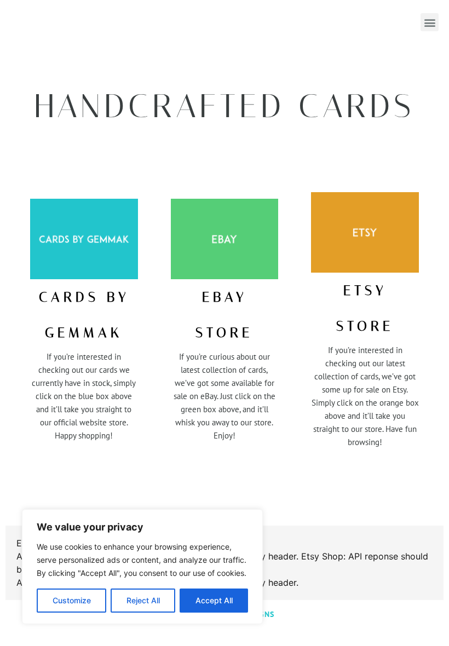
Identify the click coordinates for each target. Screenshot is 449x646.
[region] (142, 566)
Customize (72, 600)
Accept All (214, 600)
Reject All (143, 600)
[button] (430, 22)
